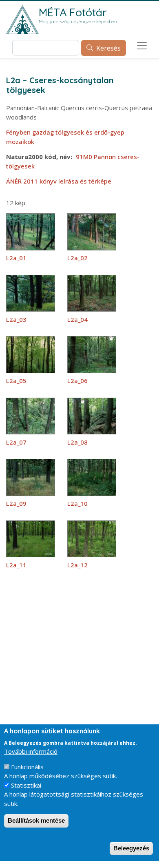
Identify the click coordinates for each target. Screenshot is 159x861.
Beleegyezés (131, 848)
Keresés (108, 48)
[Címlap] (22, 19)
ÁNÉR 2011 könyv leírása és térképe (58, 181)
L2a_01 (16, 258)
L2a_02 (77, 258)
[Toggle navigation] (142, 45)
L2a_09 (16, 503)
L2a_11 (16, 565)
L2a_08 (77, 442)
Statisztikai (26, 785)
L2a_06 (77, 380)
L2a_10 (77, 503)
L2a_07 (16, 442)
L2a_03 (16, 319)
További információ (30, 751)
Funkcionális (27, 767)
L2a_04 (77, 319)
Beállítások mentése (36, 820)
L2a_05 (16, 380)
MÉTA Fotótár (73, 12)
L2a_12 (77, 565)
